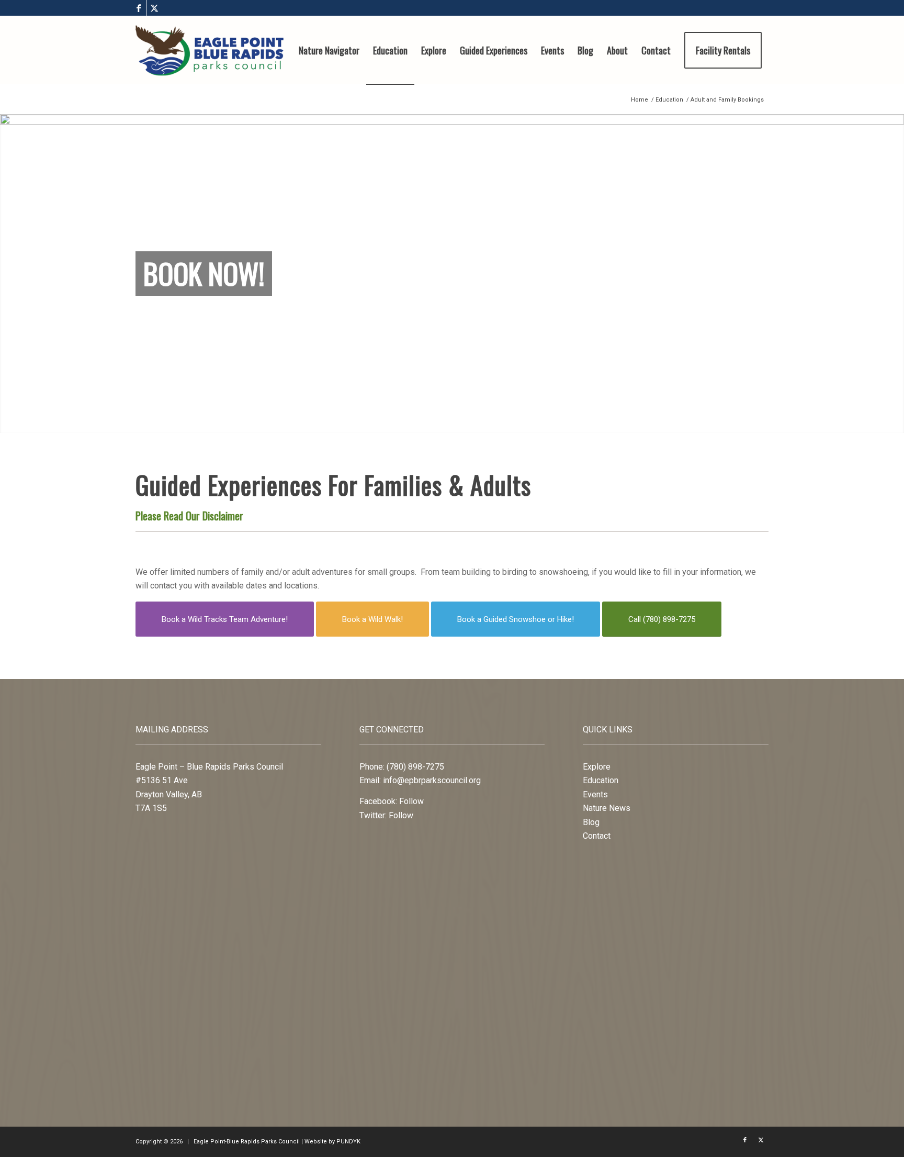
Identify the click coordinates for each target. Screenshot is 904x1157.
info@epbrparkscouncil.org (432, 780)
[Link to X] (154, 8)
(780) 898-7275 (415, 767)
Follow (411, 801)
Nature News (606, 808)
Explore (597, 767)
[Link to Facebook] (138, 8)
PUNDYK (348, 1141)
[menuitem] (329, 50)
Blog (591, 822)
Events (595, 794)
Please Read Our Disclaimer (189, 516)
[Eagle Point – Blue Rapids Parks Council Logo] (209, 50)
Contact (597, 836)
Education (600, 780)
